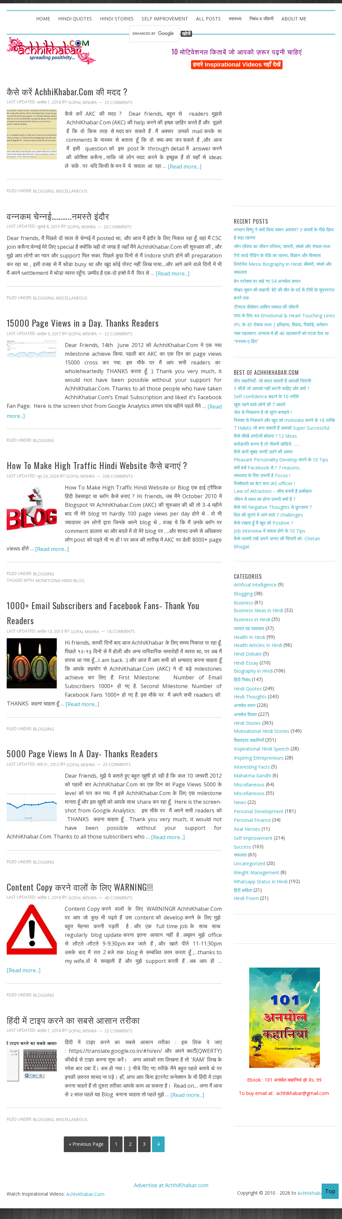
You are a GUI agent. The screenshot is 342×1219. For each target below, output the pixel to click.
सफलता (240, 855)
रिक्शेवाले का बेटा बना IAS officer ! (264, 483)
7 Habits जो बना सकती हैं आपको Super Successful (281, 428)
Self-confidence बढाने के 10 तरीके (266, 396)
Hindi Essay (246, 663)
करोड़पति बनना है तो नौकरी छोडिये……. (267, 444)
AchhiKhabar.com (316, 1193)
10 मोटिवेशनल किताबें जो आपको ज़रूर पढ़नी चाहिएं (236, 51)
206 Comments (118, 476)
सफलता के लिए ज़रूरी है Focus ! (262, 475)
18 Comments (121, 631)
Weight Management (256, 872)
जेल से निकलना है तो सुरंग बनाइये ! (263, 412)
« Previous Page (86, 1144)
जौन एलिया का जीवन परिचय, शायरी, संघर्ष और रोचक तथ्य (282, 246)
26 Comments (117, 227)
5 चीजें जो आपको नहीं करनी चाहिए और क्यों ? (271, 388)
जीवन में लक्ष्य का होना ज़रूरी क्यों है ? (264, 499)
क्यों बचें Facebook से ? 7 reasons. (267, 467)
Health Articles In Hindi (258, 645)
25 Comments (117, 765)
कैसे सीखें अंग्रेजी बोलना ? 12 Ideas (265, 436)
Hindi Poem (246, 898)
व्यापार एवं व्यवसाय (249, 628)
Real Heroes (247, 829)
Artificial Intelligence (255, 584)
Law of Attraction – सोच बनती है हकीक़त (273, 491)
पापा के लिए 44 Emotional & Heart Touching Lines (284, 315)
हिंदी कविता (243, 890)
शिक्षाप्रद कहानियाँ (249, 740)
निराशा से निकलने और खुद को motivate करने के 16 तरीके (284, 420)
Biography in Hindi (253, 671)
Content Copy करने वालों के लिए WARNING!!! (80, 886)
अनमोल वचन (244, 705)
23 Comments (118, 102)
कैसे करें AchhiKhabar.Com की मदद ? (67, 91)
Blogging (43, 191)
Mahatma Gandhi (252, 775)
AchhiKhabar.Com (85, 1194)
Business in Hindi (252, 619)
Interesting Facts (252, 766)
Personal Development (259, 811)
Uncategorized (249, 863)
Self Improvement (253, 838)
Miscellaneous (71, 191)
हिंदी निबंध (242, 679)
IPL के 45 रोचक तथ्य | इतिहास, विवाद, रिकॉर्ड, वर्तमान (281, 324)
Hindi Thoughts (250, 696)
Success (242, 847)
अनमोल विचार (245, 714)
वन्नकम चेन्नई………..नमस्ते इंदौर (58, 215)
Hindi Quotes (248, 688)
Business (243, 602)
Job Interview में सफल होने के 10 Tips (269, 530)
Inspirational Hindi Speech (261, 749)
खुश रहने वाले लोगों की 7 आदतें (259, 404)
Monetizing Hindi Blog (60, 580)
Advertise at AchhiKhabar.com (171, 1185)
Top (330, 1191)
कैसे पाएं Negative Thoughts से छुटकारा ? (273, 507)
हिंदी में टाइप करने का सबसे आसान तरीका (73, 1019)
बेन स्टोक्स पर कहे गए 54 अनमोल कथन (267, 281)
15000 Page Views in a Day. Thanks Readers (83, 322)
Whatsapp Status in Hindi (261, 881)
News (240, 802)
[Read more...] (184, 166)
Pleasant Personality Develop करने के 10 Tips (281, 459)
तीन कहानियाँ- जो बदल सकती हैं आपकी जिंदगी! (272, 380)
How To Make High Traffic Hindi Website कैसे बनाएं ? (97, 465)
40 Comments (118, 898)
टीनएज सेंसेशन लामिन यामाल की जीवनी (266, 306)
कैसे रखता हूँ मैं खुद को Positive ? (263, 523)
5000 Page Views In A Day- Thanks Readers (82, 753)
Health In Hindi (249, 637)
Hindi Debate (248, 654)
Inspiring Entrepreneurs (259, 758)
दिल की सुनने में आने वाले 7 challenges (268, 515)
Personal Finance (252, 820)
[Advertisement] (284, 140)
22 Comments (118, 334)
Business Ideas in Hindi (258, 610)
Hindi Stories (247, 723)
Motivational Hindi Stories (261, 731)
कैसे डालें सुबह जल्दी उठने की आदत (263, 451)
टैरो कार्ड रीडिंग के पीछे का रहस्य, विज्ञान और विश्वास (277, 255)
